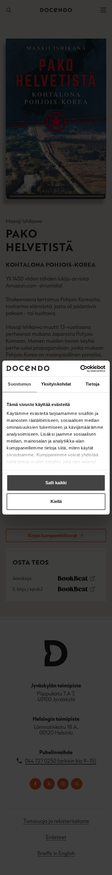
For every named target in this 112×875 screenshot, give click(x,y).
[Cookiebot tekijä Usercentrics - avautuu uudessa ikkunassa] (80, 368)
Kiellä (56, 501)
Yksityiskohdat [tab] (56, 384)
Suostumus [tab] (19, 384)
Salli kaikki (56, 482)
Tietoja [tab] (92, 384)
